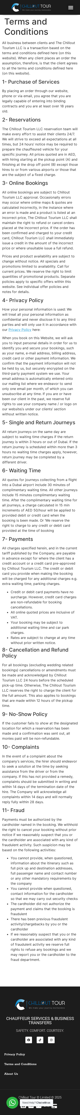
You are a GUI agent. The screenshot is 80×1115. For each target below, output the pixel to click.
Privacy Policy (20, 329)
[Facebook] (28, 1040)
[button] (71, 7)
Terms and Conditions (20, 1064)
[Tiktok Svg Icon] (40, 1040)
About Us (11, 1074)
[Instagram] (51, 1040)
